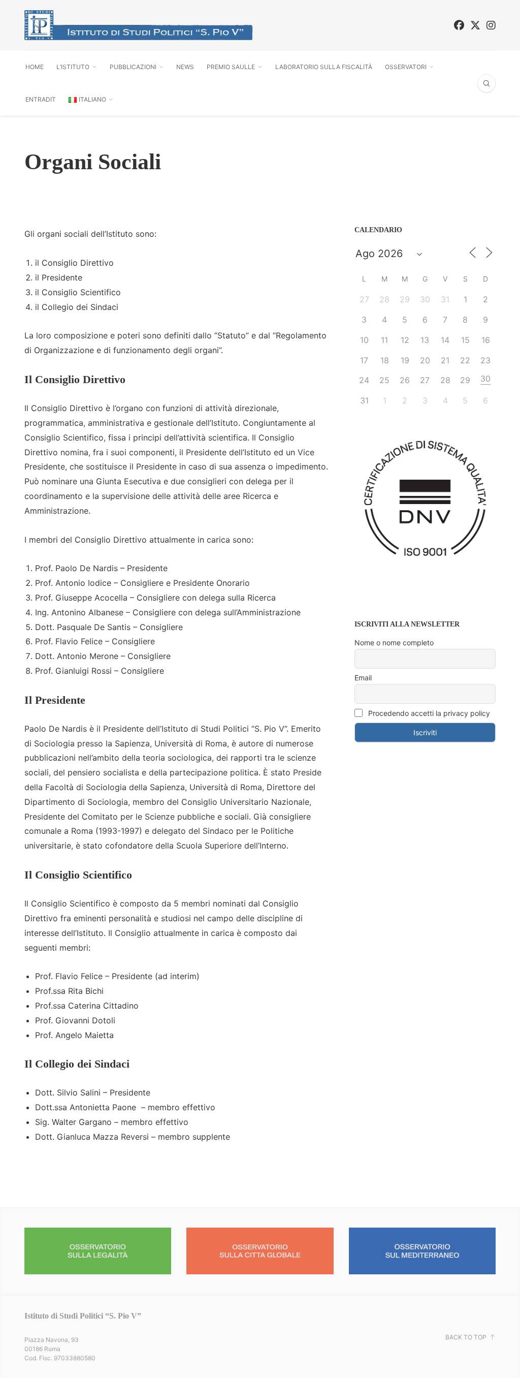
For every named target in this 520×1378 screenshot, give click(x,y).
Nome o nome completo (394, 642)
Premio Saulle (231, 67)
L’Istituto (72, 67)
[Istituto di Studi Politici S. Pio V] (138, 25)
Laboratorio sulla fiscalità (323, 67)
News (185, 67)
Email (363, 677)
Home (34, 67)
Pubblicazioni (133, 67)
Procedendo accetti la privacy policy (428, 713)
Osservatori (406, 67)
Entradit (40, 99)
